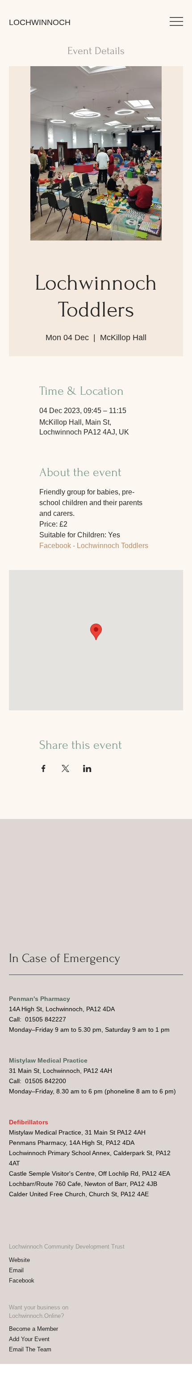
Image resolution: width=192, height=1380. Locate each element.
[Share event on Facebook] (43, 768)
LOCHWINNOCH (40, 22)
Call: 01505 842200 (37, 1081)
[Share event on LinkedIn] (87, 768)
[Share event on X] (65, 768)
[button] (176, 21)
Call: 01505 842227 (37, 1019)
